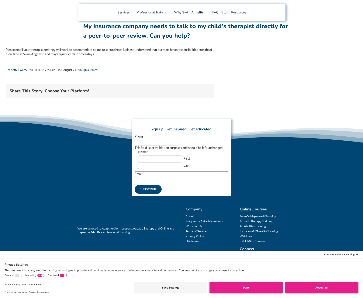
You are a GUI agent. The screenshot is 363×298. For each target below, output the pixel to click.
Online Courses (253, 209)
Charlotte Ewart (16, 70)
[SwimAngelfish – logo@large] (98, 7)
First (187, 158)
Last (186, 165)
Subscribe (148, 189)
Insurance (91, 70)
